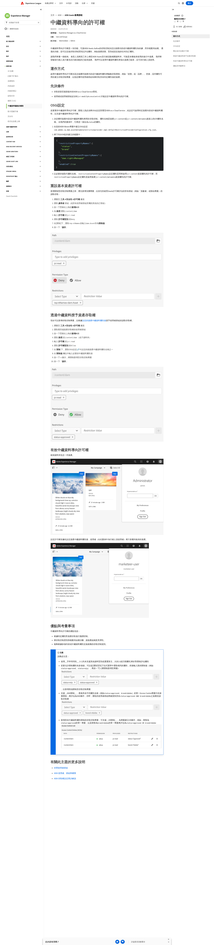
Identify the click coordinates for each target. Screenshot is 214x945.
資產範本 (9, 186)
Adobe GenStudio (12, 151)
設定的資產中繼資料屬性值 (94, 320)
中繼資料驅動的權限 (16, 106)
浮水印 (10, 116)
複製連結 (189, 26)
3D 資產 (10, 71)
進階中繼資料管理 (11, 127)
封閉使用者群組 (61, 768)
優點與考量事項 (179, 66)
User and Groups (61, 37)
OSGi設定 (176, 46)
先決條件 (176, 41)
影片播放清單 (10, 41)
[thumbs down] (123, 942)
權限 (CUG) (12, 101)
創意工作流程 (10, 156)
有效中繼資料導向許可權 (182, 61)
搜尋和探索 (9, 61)
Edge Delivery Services (14, 146)
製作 (7, 51)
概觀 (8, 36)
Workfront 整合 (11, 176)
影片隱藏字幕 (13, 111)
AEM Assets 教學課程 (73, 15)
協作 (7, 56)
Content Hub (10, 142)
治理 (7, 132)
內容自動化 (9, 166)
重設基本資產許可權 (181, 51)
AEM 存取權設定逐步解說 (65, 778)
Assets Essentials (11, 196)
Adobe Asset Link (12, 161)
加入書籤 (179, 26)
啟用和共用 (9, 137)
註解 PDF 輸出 (13, 76)
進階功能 (9, 66)
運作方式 (176, 36)
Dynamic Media (11, 171)
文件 (52, 15)
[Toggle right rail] (173, 9)
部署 (7, 191)
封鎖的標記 (12, 91)
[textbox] (22, 22)
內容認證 (11, 86)
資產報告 (11, 81)
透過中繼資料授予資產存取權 (184, 56)
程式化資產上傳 (14, 121)
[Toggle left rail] (41, 9)
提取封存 (11, 96)
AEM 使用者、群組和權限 (65, 773)
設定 (7, 46)
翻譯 (7, 181)
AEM (59, 15)
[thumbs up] (117, 942)
